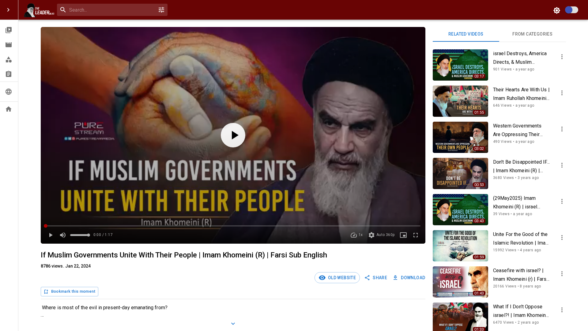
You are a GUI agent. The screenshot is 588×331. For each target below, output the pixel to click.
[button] (9, 30)
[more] (562, 56)
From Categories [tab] (532, 34)
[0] (161, 10)
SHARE (380, 277)
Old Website (341, 277)
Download (413, 277)
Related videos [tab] (466, 34)
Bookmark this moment (73, 291)
